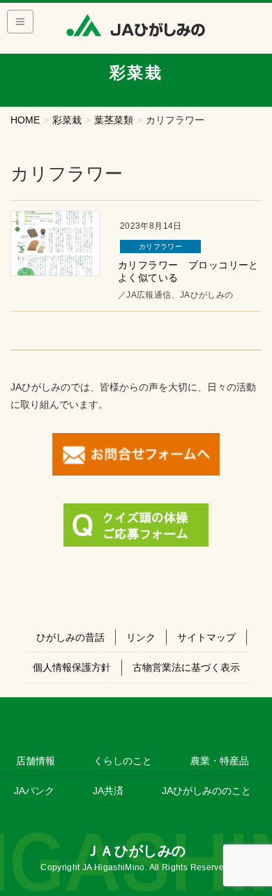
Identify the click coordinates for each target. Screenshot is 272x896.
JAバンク (34, 790)
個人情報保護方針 (72, 667)
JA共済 (108, 790)
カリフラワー (160, 246)
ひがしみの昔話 (70, 637)
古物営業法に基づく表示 (186, 667)
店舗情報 (35, 760)
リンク (141, 637)
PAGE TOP (251, 856)
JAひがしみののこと (206, 790)
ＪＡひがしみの (136, 850)
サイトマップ (206, 637)
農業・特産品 (219, 760)
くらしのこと (122, 760)
